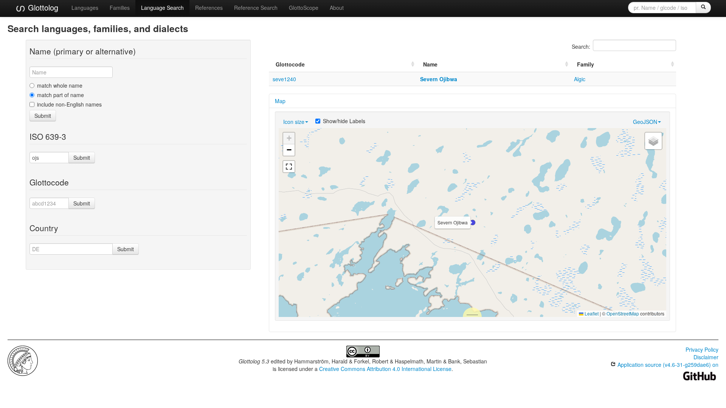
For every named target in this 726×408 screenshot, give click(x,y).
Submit (42, 115)
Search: (581, 46)
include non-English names (69, 104)
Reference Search (256, 7)
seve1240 (284, 79)
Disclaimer (705, 357)
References (209, 7)
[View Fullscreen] (289, 166)
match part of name (60, 95)
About (337, 7)
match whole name (59, 85)
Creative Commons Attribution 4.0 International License (385, 368)
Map (280, 101)
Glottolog (42, 7)
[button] (472, 222)
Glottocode (290, 64)
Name (430, 64)
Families (120, 7)
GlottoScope (303, 7)
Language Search (162, 7)
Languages (84, 7)
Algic (579, 79)
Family (585, 64)
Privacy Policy (702, 349)
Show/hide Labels (344, 121)
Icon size (293, 121)
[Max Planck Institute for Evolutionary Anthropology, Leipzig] (23, 360)
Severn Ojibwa (438, 79)
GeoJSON (645, 121)
